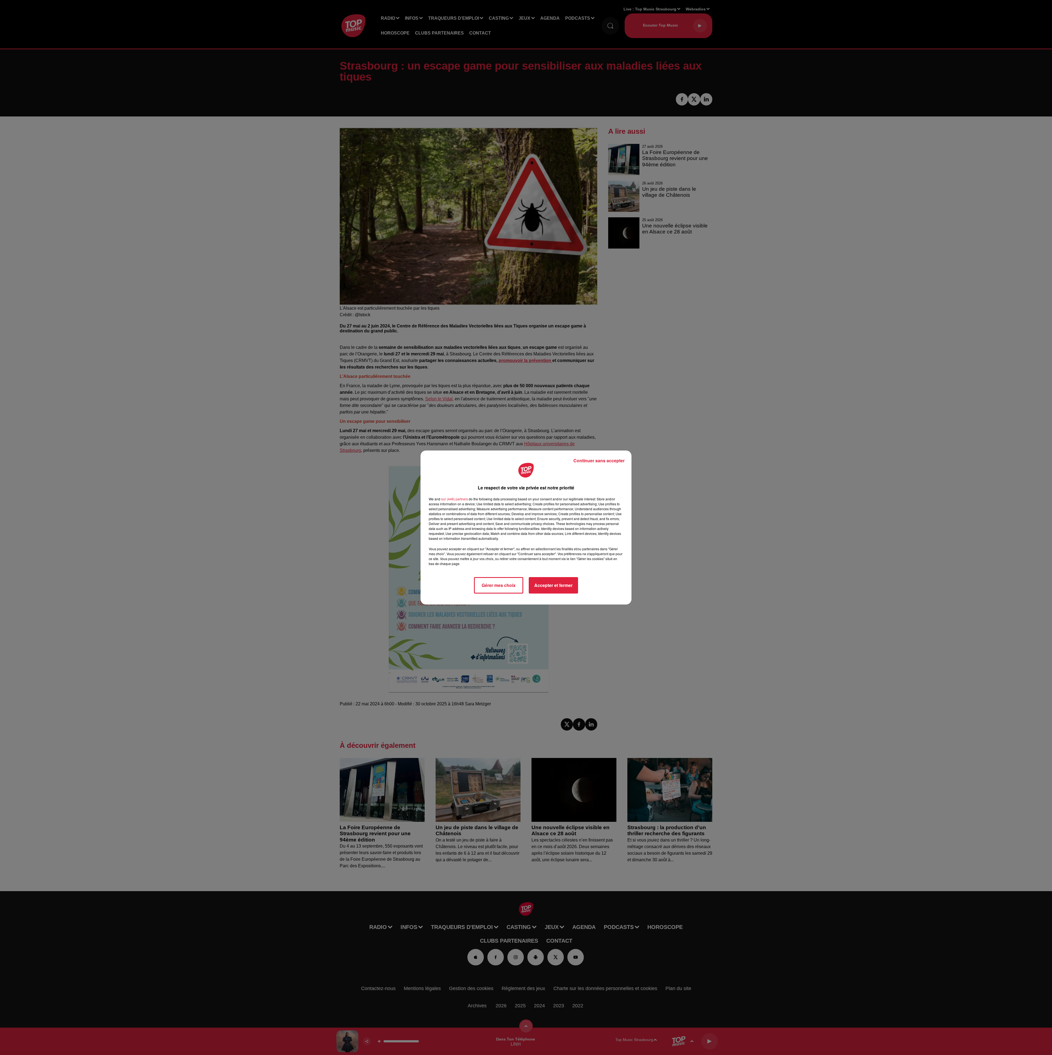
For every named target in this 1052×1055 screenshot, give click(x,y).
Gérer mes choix (499, 585)
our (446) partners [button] (454, 499)
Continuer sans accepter (599, 460)
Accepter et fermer (553, 585)
